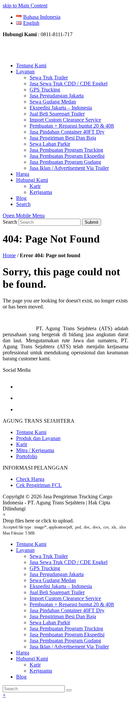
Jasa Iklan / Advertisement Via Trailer (69, 646)
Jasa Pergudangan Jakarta (57, 574)
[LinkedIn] (21, 409)
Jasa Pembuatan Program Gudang (65, 640)
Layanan (25, 550)
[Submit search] (69, 690)
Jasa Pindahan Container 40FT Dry (67, 610)
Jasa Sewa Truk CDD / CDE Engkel (68, 562)
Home (9, 255)
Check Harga (30, 479)
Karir (21, 444)
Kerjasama (41, 671)
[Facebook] (21, 387)
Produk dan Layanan (38, 438)
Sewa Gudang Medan (53, 580)
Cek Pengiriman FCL (39, 485)
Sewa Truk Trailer (49, 556)
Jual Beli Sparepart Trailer (57, 592)
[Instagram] (21, 398)
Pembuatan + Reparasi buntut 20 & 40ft (72, 604)
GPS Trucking (45, 568)
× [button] (4, 695)
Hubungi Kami (32, 658)
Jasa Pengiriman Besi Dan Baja (63, 616)
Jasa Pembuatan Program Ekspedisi (67, 634)
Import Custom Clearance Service (65, 598)
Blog (21, 677)
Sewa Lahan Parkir (50, 622)
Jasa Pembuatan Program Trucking (66, 628)
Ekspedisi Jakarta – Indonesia (61, 586)
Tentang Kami (31, 432)
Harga (22, 652)
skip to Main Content (25, 5)
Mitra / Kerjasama (35, 450)
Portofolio (26, 456)
